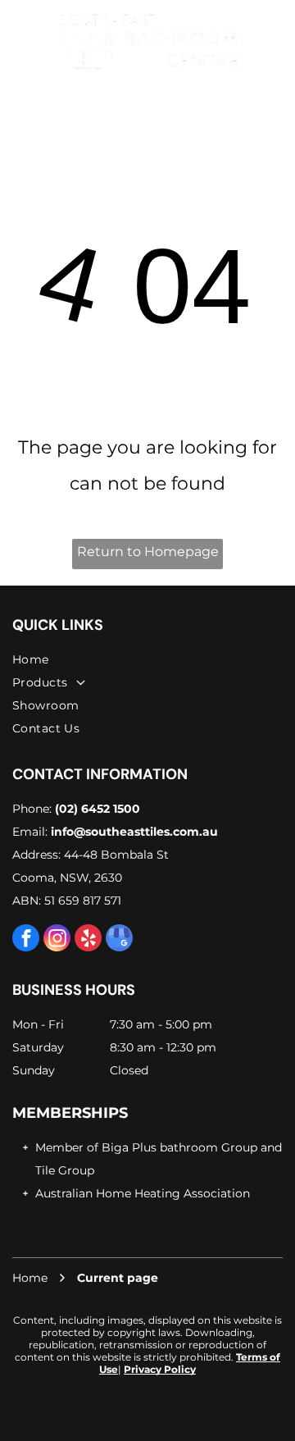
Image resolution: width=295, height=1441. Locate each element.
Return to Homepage (148, 551)
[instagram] (56, 939)
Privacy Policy (160, 1369)
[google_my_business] (119, 939)
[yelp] (88, 939)
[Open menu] (18, 40)
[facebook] (25, 939)
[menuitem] (147, 659)
